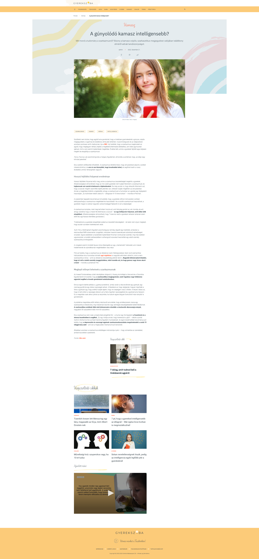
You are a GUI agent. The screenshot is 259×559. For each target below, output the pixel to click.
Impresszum (99, 549)
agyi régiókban (106, 255)
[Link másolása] (138, 55)
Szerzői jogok (111, 549)
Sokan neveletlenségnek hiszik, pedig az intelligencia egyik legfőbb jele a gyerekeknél (128, 457)
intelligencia (112, 131)
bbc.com (82, 338)
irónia (100, 131)
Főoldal (75, 16)
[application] (110, 493)
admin (121, 50)
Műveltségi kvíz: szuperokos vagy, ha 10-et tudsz (91, 456)
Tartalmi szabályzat (156, 549)
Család (76, 451)
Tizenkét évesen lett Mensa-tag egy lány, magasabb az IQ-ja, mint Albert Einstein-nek (90, 422)
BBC (105, 144)
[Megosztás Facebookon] (121, 55)
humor (91, 131)
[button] (110, 493)
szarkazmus (80, 131)
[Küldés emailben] (129, 55)
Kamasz (83, 16)
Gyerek (113, 451)
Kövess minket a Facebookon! (133, 541)
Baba (113, 415)
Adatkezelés (123, 549)
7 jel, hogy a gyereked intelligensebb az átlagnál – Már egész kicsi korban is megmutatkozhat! (128, 422)
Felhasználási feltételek (138, 549)
